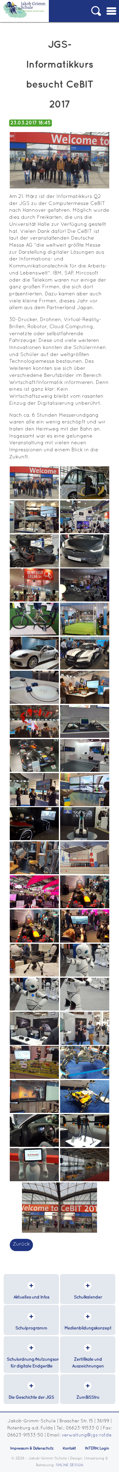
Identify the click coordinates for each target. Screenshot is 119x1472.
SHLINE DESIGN (69, 1465)
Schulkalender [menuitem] (88, 1297)
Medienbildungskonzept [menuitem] (87, 1328)
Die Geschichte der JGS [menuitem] (31, 1397)
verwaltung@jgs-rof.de (87, 1435)
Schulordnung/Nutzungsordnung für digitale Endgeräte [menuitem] (33, 1362)
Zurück (21, 1244)
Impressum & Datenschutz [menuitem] (31, 1448)
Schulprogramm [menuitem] (31, 1328)
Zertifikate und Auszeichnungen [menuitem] (88, 1362)
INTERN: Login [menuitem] (97, 1448)
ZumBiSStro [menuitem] (87, 1397)
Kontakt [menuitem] (69, 1448)
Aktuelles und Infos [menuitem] (31, 1297)
